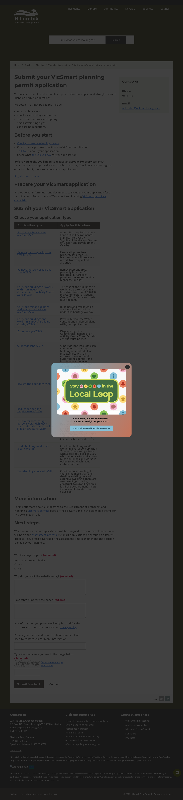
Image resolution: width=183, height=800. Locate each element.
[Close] (127, 367)
